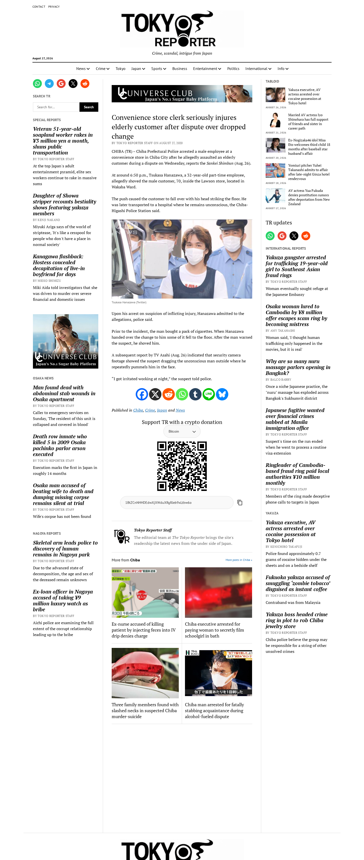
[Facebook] (142, 394)
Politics (233, 68)
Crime (100, 68)
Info (281, 68)
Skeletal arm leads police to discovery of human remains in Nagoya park (65, 548)
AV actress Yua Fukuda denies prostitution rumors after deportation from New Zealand (309, 197)
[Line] (209, 394)
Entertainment (205, 68)
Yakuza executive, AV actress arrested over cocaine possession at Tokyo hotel (304, 96)
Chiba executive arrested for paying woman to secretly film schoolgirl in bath (214, 630)
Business (179, 68)
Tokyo (121, 68)
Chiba (138, 410)
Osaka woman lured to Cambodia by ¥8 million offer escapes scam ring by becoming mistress (296, 315)
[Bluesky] (222, 394)
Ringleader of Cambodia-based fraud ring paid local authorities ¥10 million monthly (297, 474)
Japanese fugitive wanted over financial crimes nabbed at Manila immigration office (295, 419)
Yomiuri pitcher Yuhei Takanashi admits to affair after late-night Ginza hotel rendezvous (309, 172)
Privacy (54, 6)
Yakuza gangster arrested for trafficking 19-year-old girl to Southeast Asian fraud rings (297, 266)
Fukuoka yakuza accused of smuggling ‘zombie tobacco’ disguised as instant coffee (298, 583)
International (256, 68)
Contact (39, 6)
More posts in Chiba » (239, 560)
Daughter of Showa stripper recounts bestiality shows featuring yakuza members (64, 204)
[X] (155, 394)
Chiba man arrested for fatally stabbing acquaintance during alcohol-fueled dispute (214, 710)
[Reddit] (168, 394)
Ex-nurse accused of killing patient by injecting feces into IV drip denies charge (143, 630)
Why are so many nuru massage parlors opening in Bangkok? (298, 367)
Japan (136, 68)
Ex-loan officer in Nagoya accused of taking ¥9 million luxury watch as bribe (63, 600)
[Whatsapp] (182, 394)
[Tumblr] (195, 394)
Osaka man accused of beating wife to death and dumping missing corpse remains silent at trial (63, 494)
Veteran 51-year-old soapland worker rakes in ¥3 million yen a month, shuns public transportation (63, 140)
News (81, 68)
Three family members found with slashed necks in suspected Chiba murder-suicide (145, 710)
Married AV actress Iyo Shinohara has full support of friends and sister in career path (308, 122)
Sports (156, 68)
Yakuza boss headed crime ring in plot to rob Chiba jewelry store (297, 620)
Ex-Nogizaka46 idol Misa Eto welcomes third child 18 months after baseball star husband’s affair (309, 147)
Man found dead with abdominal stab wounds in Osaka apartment (64, 393)
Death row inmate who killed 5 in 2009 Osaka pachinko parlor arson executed (60, 445)
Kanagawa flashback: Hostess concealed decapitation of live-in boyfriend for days (59, 265)
